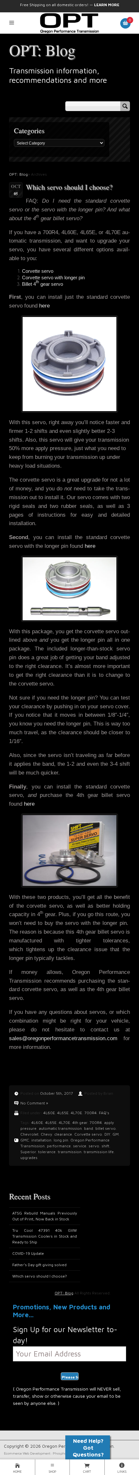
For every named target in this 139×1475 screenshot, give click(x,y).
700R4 (90, 1112)
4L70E (76, 1112)
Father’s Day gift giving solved (39, 1264)
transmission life (99, 1151)
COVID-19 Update (28, 1253)
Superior (28, 1151)
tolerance (47, 1151)
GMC (24, 1140)
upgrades (28, 1157)
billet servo (105, 1128)
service (79, 1145)
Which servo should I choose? (69, 187)
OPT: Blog (42, 49)
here (44, 305)
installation (41, 1140)
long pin (61, 1140)
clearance (63, 1134)
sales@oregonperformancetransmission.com (63, 1038)
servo (94, 1145)
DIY (107, 1134)
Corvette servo (88, 1134)
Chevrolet (29, 1134)
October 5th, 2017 (56, 1093)
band (88, 1128)
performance (59, 1145)
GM (115, 1134)
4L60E (49, 1112)
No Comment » (34, 1103)
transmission (69, 1151)
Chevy (46, 1134)
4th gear (79, 1122)
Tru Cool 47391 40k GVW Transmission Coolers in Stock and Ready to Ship (44, 1236)
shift (105, 1145)
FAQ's (104, 1112)
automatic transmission (60, 1128)
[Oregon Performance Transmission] (69, 23)
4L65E (63, 1112)
